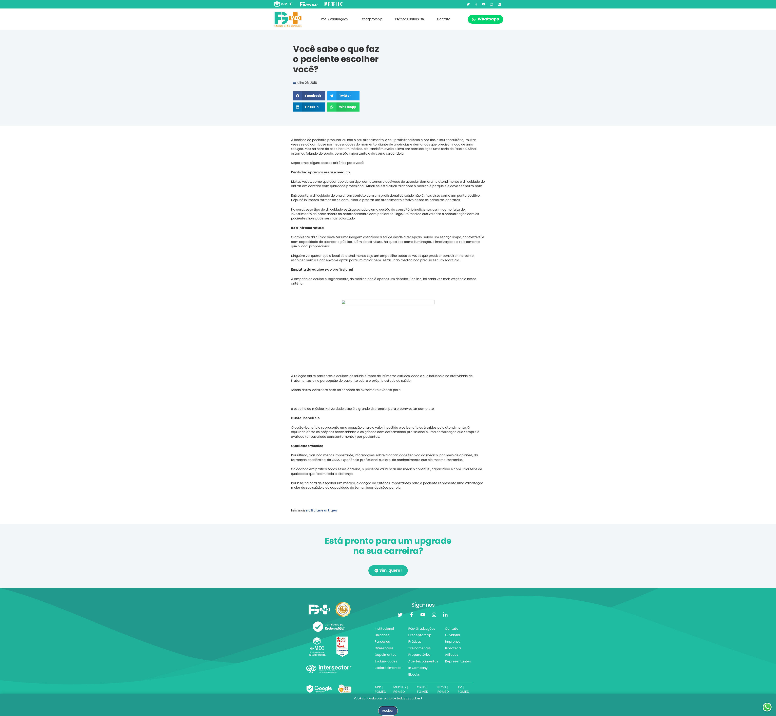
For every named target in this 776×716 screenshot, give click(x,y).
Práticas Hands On (409, 19)
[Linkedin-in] (445, 614)
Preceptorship (372, 19)
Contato (443, 19)
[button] (309, 95)
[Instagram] (491, 4)
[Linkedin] (499, 4)
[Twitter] (468, 4)
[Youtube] (484, 4)
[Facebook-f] (476, 4)
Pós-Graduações (334, 19)
